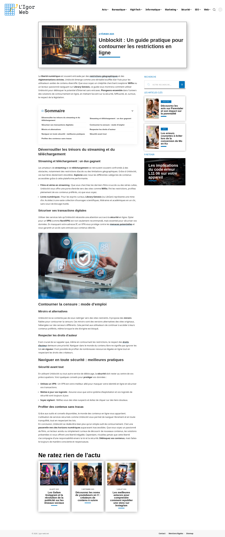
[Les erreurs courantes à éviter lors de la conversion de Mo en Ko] (152, 137)
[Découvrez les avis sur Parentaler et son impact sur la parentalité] (152, 108)
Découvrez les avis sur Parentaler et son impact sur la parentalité (172, 109)
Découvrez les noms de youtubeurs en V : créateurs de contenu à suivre (87, 496)
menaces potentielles (121, 224)
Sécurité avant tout (98, 134)
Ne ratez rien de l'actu (69, 455)
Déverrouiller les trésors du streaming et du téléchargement (61, 118)
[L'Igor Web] (19, 9)
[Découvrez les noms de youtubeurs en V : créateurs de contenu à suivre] (88, 474)
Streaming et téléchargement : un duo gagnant (110, 118)
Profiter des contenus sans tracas (57, 138)
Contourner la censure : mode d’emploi (107, 125)
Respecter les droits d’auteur (102, 129)
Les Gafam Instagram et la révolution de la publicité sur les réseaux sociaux (54, 497)
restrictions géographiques (104, 76)
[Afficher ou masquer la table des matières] (99, 110)
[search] (214, 9)
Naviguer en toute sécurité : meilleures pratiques (63, 134)
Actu (164, 129)
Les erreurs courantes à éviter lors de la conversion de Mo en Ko (171, 138)
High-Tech (166, 101)
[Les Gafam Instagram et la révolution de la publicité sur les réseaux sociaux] (54, 474)
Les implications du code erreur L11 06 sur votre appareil (163, 171)
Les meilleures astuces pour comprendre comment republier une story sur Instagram (121, 499)
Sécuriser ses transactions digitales (57, 125)
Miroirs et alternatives (51, 129)
